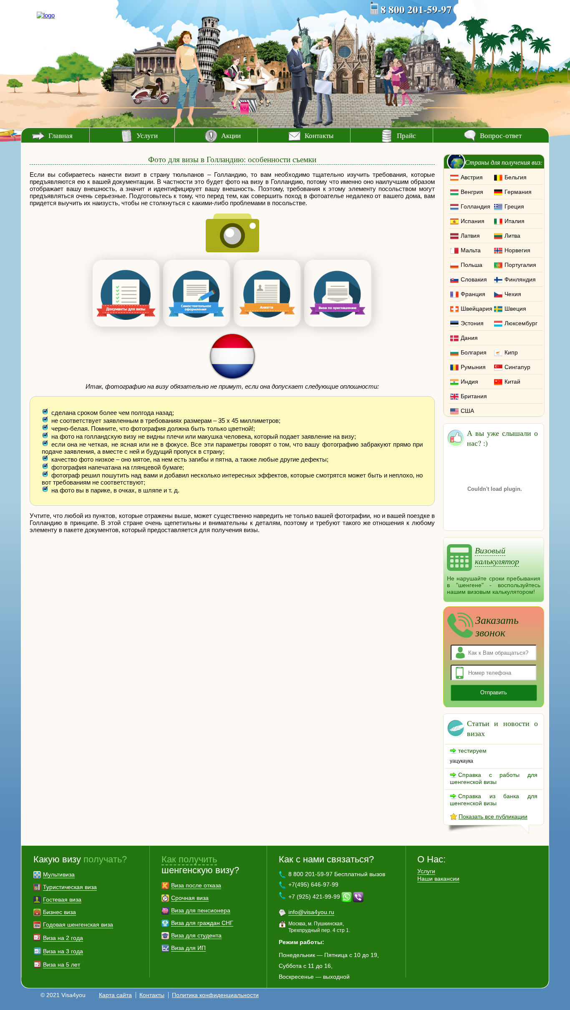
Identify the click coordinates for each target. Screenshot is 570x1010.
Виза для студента (196, 935)
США (467, 410)
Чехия (512, 294)
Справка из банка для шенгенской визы (493, 799)
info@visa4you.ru (311, 912)
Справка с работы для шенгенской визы (493, 778)
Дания (469, 337)
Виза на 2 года (63, 938)
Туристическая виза (70, 887)
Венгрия (472, 191)
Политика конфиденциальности (215, 995)
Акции (231, 135)
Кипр (511, 352)
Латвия (470, 235)
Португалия (520, 264)
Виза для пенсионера (200, 910)
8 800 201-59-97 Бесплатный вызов (336, 874)
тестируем (472, 750)
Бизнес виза (59, 912)
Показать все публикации (493, 816)
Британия (474, 396)
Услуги (147, 135)
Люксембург (520, 323)
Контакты (319, 135)
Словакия (474, 279)
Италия (514, 221)
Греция (514, 206)
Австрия (472, 177)
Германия (518, 191)
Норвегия (517, 250)
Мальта (471, 250)
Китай (512, 381)
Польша (471, 264)
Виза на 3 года (63, 951)
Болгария (474, 352)
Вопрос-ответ (501, 135)
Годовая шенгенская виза (78, 924)
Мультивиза (59, 874)
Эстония (472, 323)
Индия (469, 381)
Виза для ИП (188, 948)
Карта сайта (115, 995)
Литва (512, 235)
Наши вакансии (438, 878)
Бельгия (515, 177)
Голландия (475, 206)
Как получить (189, 859)
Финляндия (520, 279)
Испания (472, 221)
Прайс (406, 135)
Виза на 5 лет (61, 964)
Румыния (473, 367)
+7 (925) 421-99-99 (314, 896)
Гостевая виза (62, 899)
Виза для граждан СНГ (202, 923)
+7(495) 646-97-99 (313, 884)
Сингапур (517, 367)
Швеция (515, 308)
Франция (473, 294)
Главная (60, 135)
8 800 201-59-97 (416, 9)
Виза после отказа (196, 885)
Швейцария (476, 308)
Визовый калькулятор (497, 555)
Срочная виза (190, 897)
